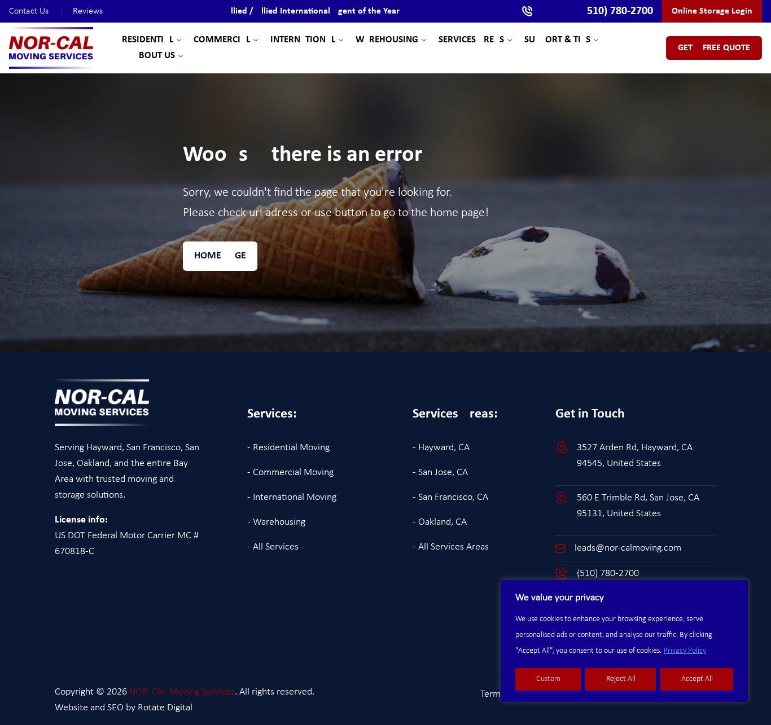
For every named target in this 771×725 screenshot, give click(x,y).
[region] (624, 640)
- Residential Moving (288, 447)
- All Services (273, 547)
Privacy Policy (685, 651)
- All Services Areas (451, 547)
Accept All (697, 679)
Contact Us (36, 11)
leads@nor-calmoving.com (628, 548)
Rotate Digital (165, 707)
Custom (548, 679)
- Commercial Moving (290, 472)
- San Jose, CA (440, 472)
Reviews (88, 11)
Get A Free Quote (714, 47)
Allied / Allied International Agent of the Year (312, 11)
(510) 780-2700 (608, 573)
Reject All (621, 679)
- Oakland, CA (440, 522)
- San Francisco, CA (450, 497)
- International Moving (291, 497)
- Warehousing (276, 522)
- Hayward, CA (441, 447)
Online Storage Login (712, 11)
